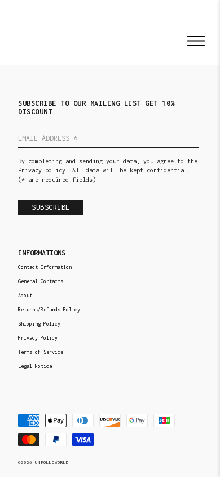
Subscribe (51, 207)
